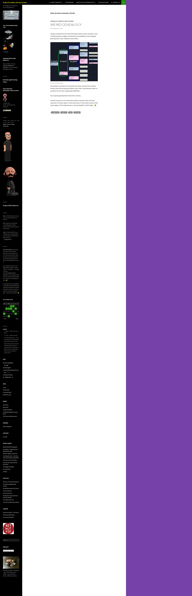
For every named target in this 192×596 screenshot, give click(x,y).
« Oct (5, 318)
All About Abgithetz (55, 2)
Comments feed (7, 392)
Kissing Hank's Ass (8, 239)
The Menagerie (69, 2)
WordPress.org (7, 394)
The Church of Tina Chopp (10, 460)
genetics (61, 21)
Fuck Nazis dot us (7, 493)
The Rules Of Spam (103, 2)
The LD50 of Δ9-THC (8, 500)
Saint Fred (5, 407)
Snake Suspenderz (7, 409)
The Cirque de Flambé (8, 515)
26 (15, 313)
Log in (4, 387)
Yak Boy (5, 471)
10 (11, 308)
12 (15, 308)
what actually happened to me (85, 2)
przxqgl (5, 436)
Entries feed (6, 390)
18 (13, 311)
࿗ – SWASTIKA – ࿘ (115, 2)
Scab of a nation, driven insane (15, 2)
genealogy (54, 21)
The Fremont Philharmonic (10, 416)
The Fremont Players (8, 517)
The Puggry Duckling (8, 467)
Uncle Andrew (6, 469)
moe (65, 21)
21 (4, 313)
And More (5, 405)
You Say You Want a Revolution (11, 502)
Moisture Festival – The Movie (11, 512)
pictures (71, 21)
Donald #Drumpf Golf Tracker (11, 488)
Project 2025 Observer (10, 205)
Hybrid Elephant (7, 426)
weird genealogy (66, 25)
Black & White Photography (10, 447)
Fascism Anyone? (7, 491)
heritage (6, 365)
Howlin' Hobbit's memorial (10, 453)
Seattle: (5, 329)
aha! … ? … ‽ (7, 372)
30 (9, 316)
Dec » (17, 318)
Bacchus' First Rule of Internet (11, 482)
